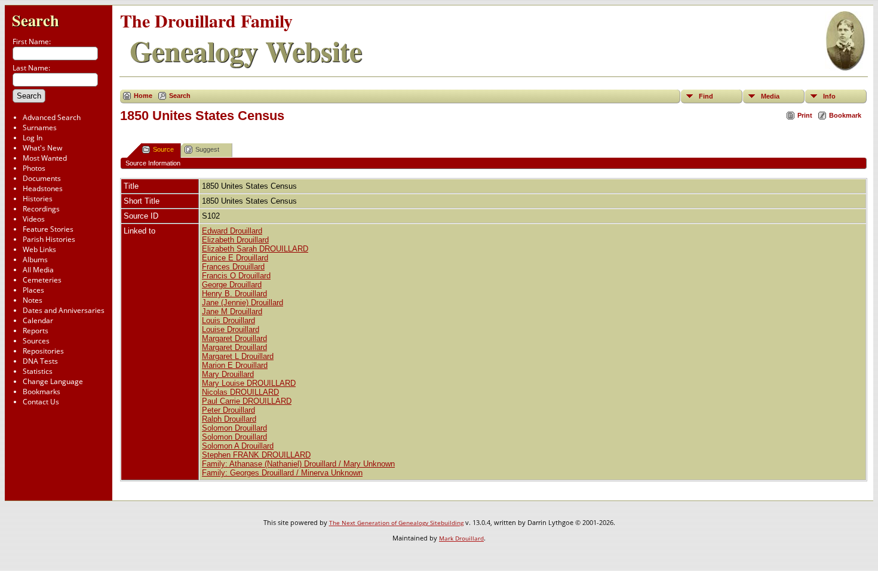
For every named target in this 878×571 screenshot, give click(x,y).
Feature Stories (48, 229)
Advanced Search (52, 117)
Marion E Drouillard (235, 365)
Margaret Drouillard (234, 338)
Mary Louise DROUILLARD (249, 383)
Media (770, 96)
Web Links (39, 249)
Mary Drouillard (228, 374)
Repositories (43, 351)
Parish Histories (49, 239)
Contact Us (41, 402)
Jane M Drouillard (232, 311)
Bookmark (845, 115)
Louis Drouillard (228, 320)
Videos (34, 219)
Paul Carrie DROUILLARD (246, 401)
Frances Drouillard (233, 266)
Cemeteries (42, 280)
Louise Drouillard (230, 329)
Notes (32, 300)
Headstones (43, 188)
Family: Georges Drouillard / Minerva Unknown (282, 472)
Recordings (41, 209)
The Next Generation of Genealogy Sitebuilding (396, 522)
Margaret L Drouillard (238, 356)
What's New (42, 148)
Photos (34, 168)
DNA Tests (40, 361)
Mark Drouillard (461, 538)
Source (163, 149)
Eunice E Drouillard (235, 257)
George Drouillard (232, 284)
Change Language (53, 381)
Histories (38, 199)
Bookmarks (41, 391)
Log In (32, 138)
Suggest (207, 149)
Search (35, 20)
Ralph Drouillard (229, 419)
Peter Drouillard (228, 410)
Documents (42, 178)
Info (829, 96)
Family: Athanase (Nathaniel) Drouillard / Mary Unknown (298, 463)
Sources (36, 341)
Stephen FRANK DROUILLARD (256, 454)
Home (143, 95)
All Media (38, 270)
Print (804, 115)
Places (33, 290)
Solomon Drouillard (234, 427)
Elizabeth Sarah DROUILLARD (255, 248)
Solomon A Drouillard (238, 445)
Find (706, 96)
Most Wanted (45, 158)
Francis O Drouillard (236, 275)
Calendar (38, 320)
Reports (35, 331)
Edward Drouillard (232, 230)
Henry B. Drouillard (234, 293)
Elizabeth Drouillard (235, 239)
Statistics (38, 371)
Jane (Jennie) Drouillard (242, 302)
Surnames (40, 127)
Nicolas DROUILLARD (240, 392)
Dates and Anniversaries (64, 310)
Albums (35, 259)
